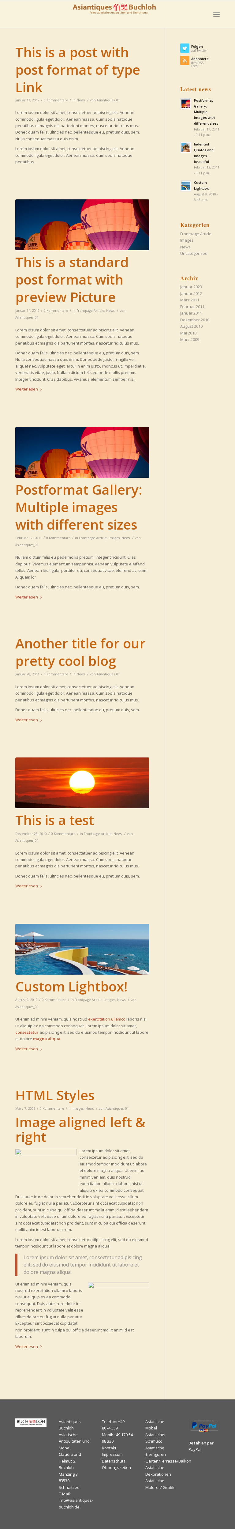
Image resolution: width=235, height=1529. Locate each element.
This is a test (54, 820)
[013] (82, 782)
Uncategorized (193, 253)
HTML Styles (55, 1095)
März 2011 (189, 300)
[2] (82, 224)
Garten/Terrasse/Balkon (168, 1461)
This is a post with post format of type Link (77, 69)
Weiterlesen (26, 389)
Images (114, 538)
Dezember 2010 (194, 320)
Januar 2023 (191, 286)
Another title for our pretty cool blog (80, 652)
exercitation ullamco (106, 1019)
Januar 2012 (191, 293)
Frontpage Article (90, 310)
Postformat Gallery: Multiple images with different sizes (78, 507)
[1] (82, 949)
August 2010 (191, 326)
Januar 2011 (191, 313)
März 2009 (189, 339)
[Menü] (216, 14)
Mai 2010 (188, 333)
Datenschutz (113, 1461)
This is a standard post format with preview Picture (72, 279)
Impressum (112, 1454)
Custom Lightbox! (71, 986)
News (80, 100)
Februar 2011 (192, 306)
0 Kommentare (56, 100)
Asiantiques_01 (108, 100)
